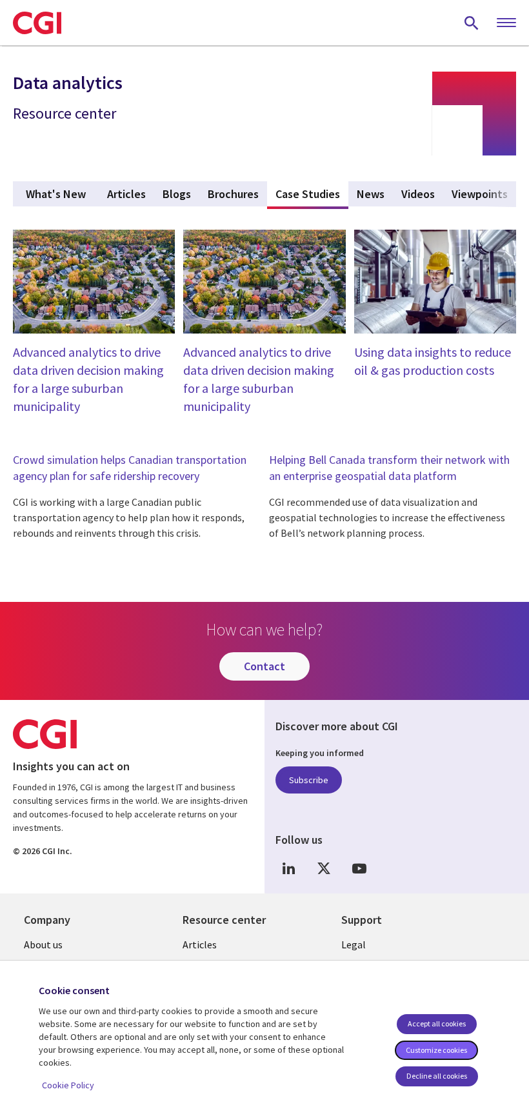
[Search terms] (471, 22)
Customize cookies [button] (436, 1050)
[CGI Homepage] (37, 22)
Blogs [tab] (177, 193)
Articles (200, 944)
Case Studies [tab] (311, 193)
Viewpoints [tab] (480, 193)
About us (43, 944)
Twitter (324, 868)
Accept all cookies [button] (437, 1023)
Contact (264, 666)
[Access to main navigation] (506, 23)
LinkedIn (288, 868)
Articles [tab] (126, 193)
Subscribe (308, 780)
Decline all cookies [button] (436, 1076)
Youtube (359, 868)
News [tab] (370, 193)
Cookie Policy (68, 1085)
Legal (353, 944)
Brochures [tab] (233, 193)
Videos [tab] (418, 193)
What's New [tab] (56, 193)
